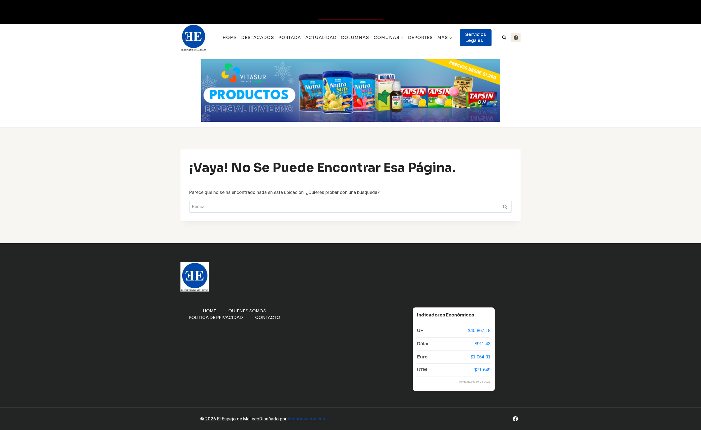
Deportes (420, 37)
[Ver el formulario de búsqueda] (504, 37)
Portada (289, 37)
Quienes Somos (247, 310)
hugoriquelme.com (307, 418)
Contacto (267, 317)
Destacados (257, 37)
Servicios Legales (475, 37)
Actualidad (321, 37)
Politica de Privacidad (216, 317)
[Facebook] (516, 37)
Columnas (355, 37)
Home (230, 37)
